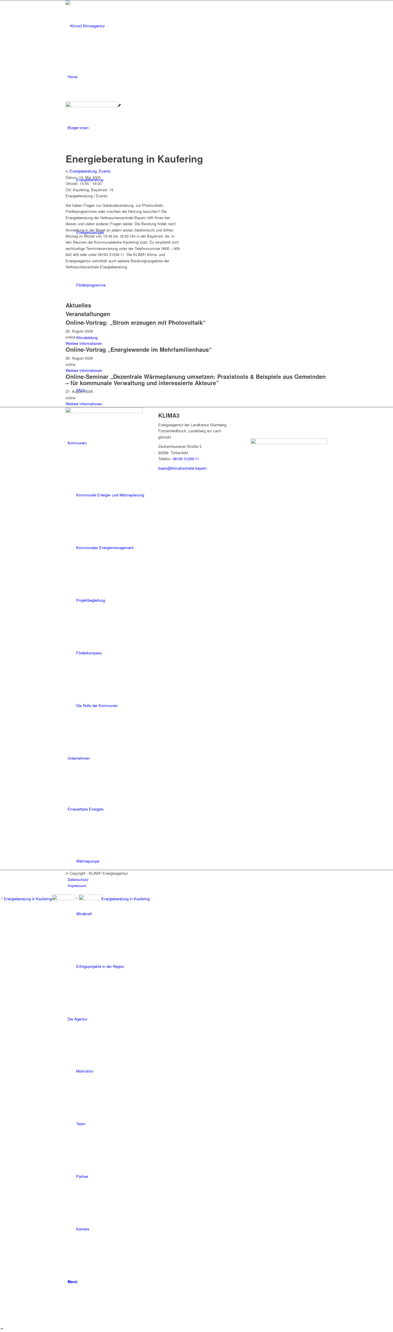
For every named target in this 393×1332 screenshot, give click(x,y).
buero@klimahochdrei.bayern (182, 468)
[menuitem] (197, 76)
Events (105, 171)
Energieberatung (83, 171)
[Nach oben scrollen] (2, 1329)
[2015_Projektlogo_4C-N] (93, 105)
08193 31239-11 (186, 458)
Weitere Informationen (84, 343)
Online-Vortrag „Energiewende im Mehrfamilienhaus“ (139, 349)
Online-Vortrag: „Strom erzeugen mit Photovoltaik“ (136, 322)
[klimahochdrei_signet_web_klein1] (109, 25)
